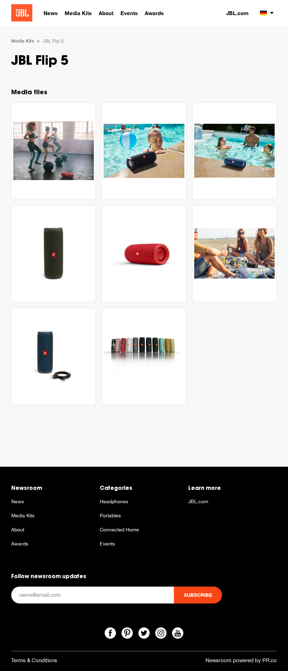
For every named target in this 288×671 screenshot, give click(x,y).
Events (107, 544)
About (17, 529)
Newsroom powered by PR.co (241, 660)
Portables (110, 515)
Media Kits (22, 41)
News (17, 501)
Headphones (114, 501)
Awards (19, 544)
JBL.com (237, 13)
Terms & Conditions (34, 660)
